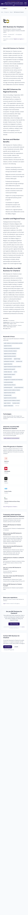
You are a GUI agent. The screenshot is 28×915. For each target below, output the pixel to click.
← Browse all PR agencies (8, 649)
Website (5, 36)
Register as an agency (18, 39)
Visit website (7, 646)
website (23, 626)
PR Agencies (6, 12)
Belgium (11, 12)
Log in (4, 603)
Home (2, 12)
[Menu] (25, 8)
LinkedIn (9, 36)
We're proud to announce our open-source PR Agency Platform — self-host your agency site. (14, 4)
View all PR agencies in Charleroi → (10, 506)
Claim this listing (14, 624)
